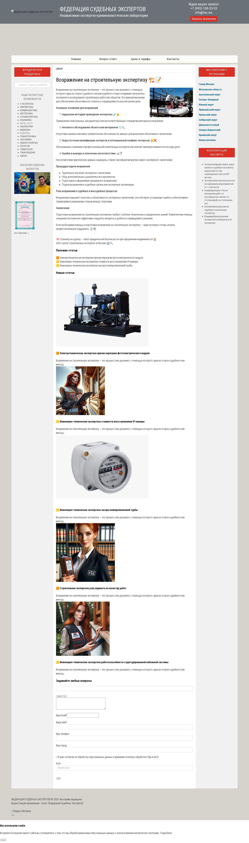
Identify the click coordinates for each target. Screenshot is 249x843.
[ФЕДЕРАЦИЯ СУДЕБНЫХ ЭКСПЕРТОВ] (31, 11)
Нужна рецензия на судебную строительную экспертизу (216, 209)
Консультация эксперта (217, 152)
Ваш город (61, 745)
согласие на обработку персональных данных (88, 756)
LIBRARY (59, 69)
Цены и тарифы (140, 59)
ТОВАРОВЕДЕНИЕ (27, 152)
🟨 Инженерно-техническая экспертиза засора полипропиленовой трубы (94, 265)
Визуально (59, 696)
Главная (76, 59)
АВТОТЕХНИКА (26, 113)
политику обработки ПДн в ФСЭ (142, 756)
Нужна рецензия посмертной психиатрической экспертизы (218, 219)
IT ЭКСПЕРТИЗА (27, 104)
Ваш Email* (61, 715)
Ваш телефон (62, 733)
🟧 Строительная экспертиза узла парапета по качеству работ (91, 588)
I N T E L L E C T (26, 123)
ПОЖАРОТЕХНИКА (28, 136)
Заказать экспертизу (204, 19)
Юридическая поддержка (32, 72)
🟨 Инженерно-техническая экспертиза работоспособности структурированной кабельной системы (112, 662)
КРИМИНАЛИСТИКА (28, 110)
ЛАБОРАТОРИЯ (26, 126)
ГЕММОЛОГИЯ (26, 149)
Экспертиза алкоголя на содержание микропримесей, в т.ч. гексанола (219, 183)
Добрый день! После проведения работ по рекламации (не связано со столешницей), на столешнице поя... (218, 197)
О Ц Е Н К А (25, 133)
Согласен (3, 840)
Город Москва (206, 84)
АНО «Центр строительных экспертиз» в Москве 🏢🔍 (84, 243)
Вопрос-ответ (108, 59)
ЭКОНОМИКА (26, 139)
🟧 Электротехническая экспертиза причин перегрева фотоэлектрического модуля (99, 257)
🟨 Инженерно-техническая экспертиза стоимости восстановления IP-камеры (97, 261)
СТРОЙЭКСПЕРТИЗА (29, 117)
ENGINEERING (26, 120)
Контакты (173, 59)
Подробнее (166, 832)
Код (65, 696)
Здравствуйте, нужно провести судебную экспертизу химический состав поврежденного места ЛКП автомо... (219, 171)
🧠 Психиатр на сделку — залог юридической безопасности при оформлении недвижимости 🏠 (106, 239)
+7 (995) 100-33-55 (203, 8)
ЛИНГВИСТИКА (26, 107)
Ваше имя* (61, 722)
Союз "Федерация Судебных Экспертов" (62, 803)
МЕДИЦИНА (25, 130)
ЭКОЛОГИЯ (25, 146)
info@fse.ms (203, 13)
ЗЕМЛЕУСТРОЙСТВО (29, 143)
